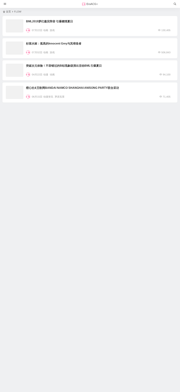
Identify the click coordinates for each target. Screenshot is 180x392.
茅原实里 (60, 96)
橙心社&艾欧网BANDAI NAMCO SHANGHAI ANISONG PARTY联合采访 (72, 87)
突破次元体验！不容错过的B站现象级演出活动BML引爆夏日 (64, 65)
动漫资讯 (48, 96)
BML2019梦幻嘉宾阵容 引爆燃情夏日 (49, 21)
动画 (45, 30)
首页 (8, 11)
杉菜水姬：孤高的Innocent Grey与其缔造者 (53, 43)
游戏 (52, 30)
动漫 (45, 74)
